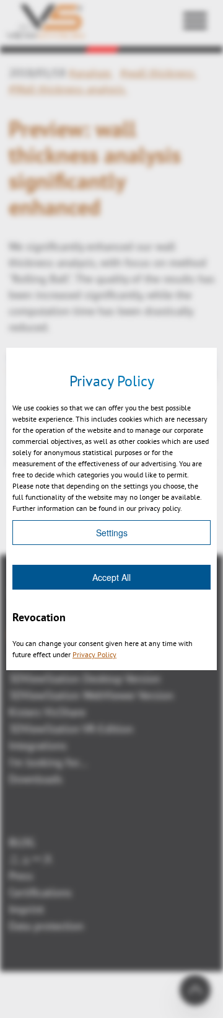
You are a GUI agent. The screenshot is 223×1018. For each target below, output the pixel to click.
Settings (112, 532)
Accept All (111, 577)
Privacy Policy (94, 654)
